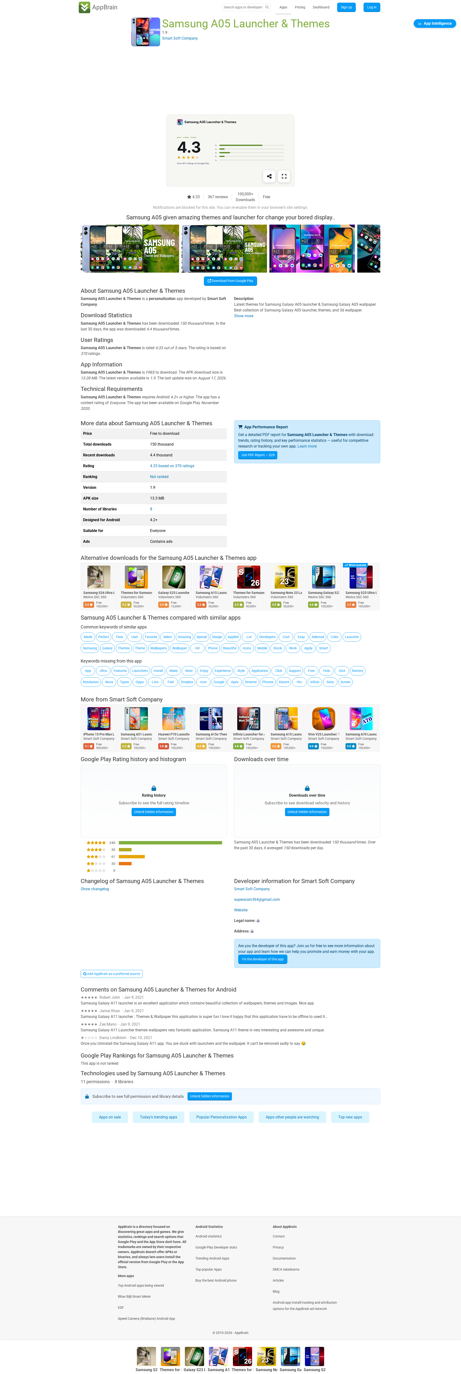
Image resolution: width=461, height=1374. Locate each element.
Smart (323, 648)
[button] (307, 921)
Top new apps (350, 1117)
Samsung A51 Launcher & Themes (136, 734)
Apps (283, 7)
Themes (124, 648)
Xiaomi (284, 682)
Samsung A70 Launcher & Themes (361, 734)
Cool (286, 637)
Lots (155, 682)
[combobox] (243, 7)
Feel (171, 682)
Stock (277, 648)
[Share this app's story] (269, 176)
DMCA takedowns (286, 1269)
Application (259, 671)
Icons (247, 648)
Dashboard (321, 7)
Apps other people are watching (292, 1117)
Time (119, 637)
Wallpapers (158, 648)
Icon (203, 682)
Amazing (184, 637)
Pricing (300, 7)
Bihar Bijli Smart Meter (134, 1296)
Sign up (346, 7)
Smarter (251, 682)
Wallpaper (179, 648)
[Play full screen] (284, 176)
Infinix (314, 682)
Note (189, 671)
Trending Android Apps (212, 1258)
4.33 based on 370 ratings (172, 466)
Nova (109, 682)
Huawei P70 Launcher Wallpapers (173, 734)
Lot (249, 637)
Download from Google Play (232, 281)
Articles (278, 1280)
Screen (345, 682)
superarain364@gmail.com (257, 899)
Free (311, 671)
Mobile (262, 648)
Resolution (91, 682)
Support (295, 671)
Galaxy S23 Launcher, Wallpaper (173, 593)
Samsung (90, 648)
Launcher (352, 637)
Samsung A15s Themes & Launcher (211, 734)
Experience (223, 671)
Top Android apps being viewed (141, 1285)
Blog (276, 1291)
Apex (234, 682)
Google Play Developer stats (216, 1247)
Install (158, 671)
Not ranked (159, 476)
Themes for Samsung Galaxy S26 (248, 593)
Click (278, 671)
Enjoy (204, 671)
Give (342, 671)
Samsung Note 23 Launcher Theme (286, 593)
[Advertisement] (225, 80)
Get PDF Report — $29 (258, 455)
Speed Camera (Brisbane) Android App (146, 1318)
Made (88, 637)
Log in (371, 7)
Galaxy (107, 648)
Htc (299, 682)
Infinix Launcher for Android (248, 734)
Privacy (278, 1247)
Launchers (140, 671)
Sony (330, 682)
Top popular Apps (208, 1269)
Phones (267, 682)
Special (201, 637)
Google (219, 682)
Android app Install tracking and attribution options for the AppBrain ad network (305, 1306)
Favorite (151, 637)
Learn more (307, 446)
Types (124, 682)
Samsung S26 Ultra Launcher (99, 593)
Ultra (103, 671)
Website (241, 910)
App (88, 671)
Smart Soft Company (136, 699)
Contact (279, 1236)
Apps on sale (110, 1117)
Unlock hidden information (153, 812)
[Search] (267, 7)
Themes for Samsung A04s (136, 593)
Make (174, 671)
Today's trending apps (158, 1117)
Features (120, 671)
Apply (308, 648)
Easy (301, 637)
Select (167, 637)
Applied (233, 637)
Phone (213, 648)
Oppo (140, 682)
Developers (267, 637)
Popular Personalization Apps (221, 1117)
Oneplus (187, 682)
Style (241, 671)
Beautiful (230, 648)
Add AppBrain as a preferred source (113, 974)
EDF (121, 1307)
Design (217, 637)
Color (335, 637)
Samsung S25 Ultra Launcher (361, 593)
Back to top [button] (449, 1330)
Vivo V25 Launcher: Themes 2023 (323, 734)
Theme (140, 648)
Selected (318, 637)
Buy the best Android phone (216, 1280)
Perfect (103, 637)
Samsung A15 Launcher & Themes (211, 593)
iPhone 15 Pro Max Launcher (99, 734)
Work (293, 648)
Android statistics (208, 1236)
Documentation (284, 1258)
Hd (197, 648)
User (134, 637)
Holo (326, 671)
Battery (357, 671)
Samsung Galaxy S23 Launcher (323, 593)
